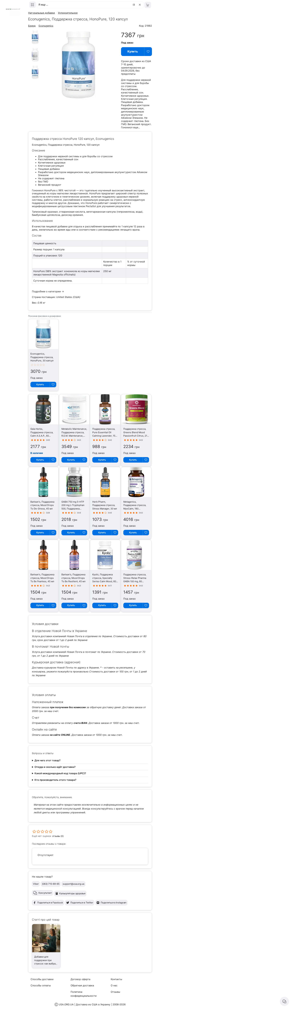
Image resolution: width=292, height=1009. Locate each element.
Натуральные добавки (41, 12)
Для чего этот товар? (48, 760)
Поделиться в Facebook (50, 902)
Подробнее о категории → (48, 291)
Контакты (116, 979)
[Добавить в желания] (148, 51)
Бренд (32, 25)
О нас (114, 985)
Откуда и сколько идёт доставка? (55, 766)
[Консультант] (284, 1001)
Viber (36, 883)
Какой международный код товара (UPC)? (60, 773)
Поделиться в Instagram (114, 902)
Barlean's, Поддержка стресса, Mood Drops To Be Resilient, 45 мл (73, 578)
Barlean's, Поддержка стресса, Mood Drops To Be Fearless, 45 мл (42, 578)
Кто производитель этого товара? (55, 779)
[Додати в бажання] (53, 384)
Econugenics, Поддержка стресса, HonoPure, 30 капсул (42, 357)
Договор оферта (80, 979)
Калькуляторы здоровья (72, 893)
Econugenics (46, 25)
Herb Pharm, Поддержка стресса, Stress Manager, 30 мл (104, 505)
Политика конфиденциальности (84, 993)
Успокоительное (68, 12)
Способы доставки (42, 979)
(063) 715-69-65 (50, 883)
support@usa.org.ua (73, 883)
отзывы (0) (58, 836)
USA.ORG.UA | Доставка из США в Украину (84, 1004)
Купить (132, 51)
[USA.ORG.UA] (32, 4)
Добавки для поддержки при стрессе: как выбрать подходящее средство (46, 963)
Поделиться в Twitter (81, 902)
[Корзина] (147, 5)
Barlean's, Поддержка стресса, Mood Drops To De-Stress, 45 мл (42, 505)
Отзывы (115, 991)
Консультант (45, 892)
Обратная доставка (82, 985)
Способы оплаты (41, 985)
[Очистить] (140, 5)
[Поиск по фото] (134, 4)
